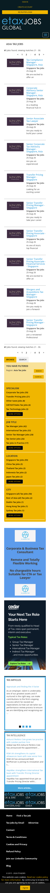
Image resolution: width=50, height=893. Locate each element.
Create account (25, 7)
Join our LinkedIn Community (21, 858)
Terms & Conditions (16, 837)
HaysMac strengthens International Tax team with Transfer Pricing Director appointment (25, 773)
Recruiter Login (25, 12)
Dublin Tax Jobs (14, 502)
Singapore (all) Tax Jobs (19, 493)
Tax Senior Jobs (15, 438)
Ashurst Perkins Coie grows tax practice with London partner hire (25, 740)
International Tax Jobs (18, 430)
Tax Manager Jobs (16, 426)
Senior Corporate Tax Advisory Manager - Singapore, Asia (35, 148)
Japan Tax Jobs (14, 476)
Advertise (33, 822)
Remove (39, 371)
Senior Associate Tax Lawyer (35, 120)
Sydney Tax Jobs (15, 510)
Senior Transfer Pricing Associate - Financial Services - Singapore (36, 262)
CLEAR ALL (38, 377)
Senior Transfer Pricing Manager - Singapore (35, 205)
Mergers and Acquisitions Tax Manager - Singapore (34, 293)
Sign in (25, 2)
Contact (10, 830)
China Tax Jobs (14, 464)
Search (23, 359)
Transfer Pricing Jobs (18, 396)
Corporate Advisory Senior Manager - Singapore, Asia (34, 91)
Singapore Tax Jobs (17, 460)
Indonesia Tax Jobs (16, 472)
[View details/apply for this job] (15, 62)
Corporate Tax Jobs (17, 392)
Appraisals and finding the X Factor (23, 686)
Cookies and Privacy (16, 844)
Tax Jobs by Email (15, 822)
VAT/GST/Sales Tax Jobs (18, 405)
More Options (14, 414)
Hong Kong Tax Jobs (17, 506)
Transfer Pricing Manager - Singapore (34, 177)
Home (9, 815)
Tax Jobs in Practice (17, 443)
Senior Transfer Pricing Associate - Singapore (36, 233)
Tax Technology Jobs (17, 409)
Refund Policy (13, 851)
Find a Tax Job (24, 815)
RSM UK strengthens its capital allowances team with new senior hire (24, 755)
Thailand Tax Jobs (15, 468)
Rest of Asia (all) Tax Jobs (19, 498)
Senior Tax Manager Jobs (19, 434)
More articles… (25, 788)
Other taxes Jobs (15, 400)
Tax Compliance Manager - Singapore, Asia (34, 62)
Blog (8, 865)
